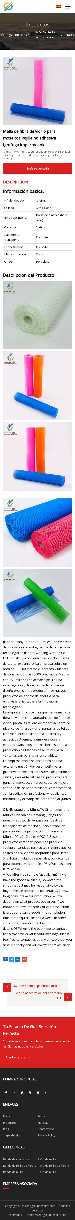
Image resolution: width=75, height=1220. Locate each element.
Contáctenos (15, 1057)
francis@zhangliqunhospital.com (46, 1215)
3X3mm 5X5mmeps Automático (35, 986)
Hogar (8, 35)
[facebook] (6, 1093)
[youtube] (30, 1093)
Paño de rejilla (47, 1159)
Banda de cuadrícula (16, 1159)
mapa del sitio (12, 1135)
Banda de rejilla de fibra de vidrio (18, 1166)
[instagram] (38, 1093)
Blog (6, 1129)
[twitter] (22, 1093)
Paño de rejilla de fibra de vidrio (54, 1166)
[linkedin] (14, 1093)
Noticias (43, 1123)
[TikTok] (46, 1093)
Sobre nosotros (48, 1116)
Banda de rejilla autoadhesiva (13, 1172)
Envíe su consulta (37, 168)
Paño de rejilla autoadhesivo (45, 34)
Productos (20, 35)
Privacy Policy (46, 1135)
